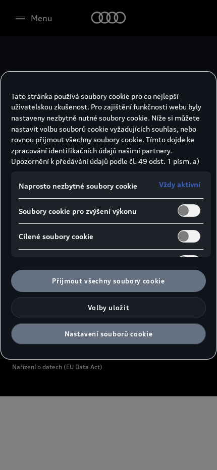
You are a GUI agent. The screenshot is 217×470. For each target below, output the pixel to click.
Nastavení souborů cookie (109, 334)
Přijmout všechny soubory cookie (108, 281)
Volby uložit (109, 308)
